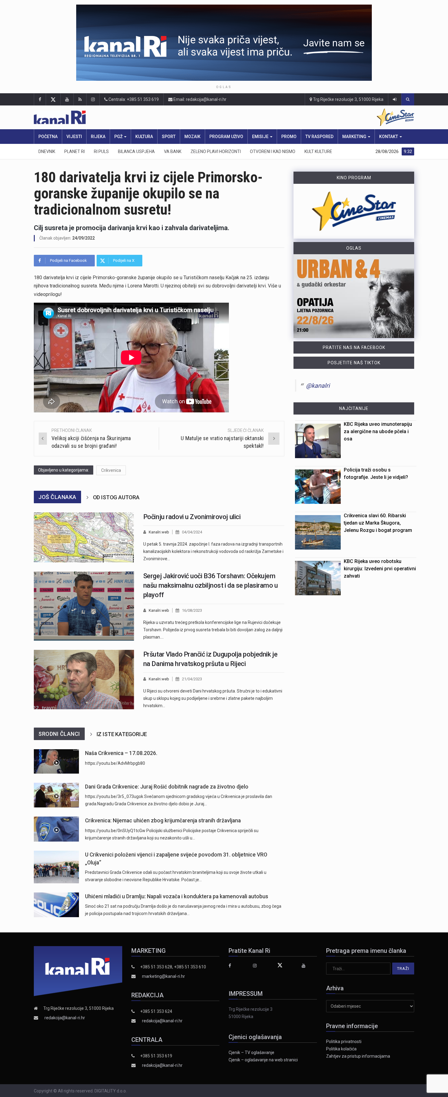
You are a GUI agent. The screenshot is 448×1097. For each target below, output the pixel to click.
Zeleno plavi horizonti (215, 151)
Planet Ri (74, 151)
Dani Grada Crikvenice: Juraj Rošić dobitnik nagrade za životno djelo (166, 787)
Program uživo (226, 136)
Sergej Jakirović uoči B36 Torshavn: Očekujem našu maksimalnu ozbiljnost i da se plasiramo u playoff (210, 585)
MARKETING (354, 136)
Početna (48, 136)
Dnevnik (46, 151)
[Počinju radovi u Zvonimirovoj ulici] (84, 537)
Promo (289, 136)
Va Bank (172, 151)
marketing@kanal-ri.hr (163, 976)
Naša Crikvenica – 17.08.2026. (121, 753)
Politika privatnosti (343, 1041)
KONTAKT (389, 136)
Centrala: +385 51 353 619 (133, 99)
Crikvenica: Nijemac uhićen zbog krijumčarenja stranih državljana (163, 820)
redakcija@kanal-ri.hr (64, 1017)
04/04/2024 (192, 532)
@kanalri (318, 385)
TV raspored (319, 136)
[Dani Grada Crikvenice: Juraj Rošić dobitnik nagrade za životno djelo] (56, 795)
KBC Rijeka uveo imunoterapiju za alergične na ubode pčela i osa (378, 431)
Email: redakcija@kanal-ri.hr (199, 99)
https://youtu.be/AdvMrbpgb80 (115, 763)
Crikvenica (111, 470)
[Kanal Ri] (144, 117)
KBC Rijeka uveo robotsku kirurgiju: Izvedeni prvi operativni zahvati (380, 568)
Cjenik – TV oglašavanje (251, 1052)
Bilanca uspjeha (136, 151)
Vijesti (74, 136)
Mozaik (192, 136)
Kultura (144, 136)
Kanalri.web (159, 532)
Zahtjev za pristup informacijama (358, 1056)
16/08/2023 (192, 610)
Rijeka (98, 136)
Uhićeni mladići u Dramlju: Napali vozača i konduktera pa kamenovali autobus (176, 896)
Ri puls (101, 151)
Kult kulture (318, 151)
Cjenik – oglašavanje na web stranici (263, 1059)
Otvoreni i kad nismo (272, 151)
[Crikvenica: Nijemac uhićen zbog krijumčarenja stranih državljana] (56, 829)
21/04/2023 (192, 679)
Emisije (260, 136)
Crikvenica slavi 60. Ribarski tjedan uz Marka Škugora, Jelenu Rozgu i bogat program (378, 523)
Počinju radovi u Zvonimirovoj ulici (192, 517)
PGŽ (118, 136)
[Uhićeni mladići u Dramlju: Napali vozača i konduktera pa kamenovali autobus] (56, 904)
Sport (169, 136)
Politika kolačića (341, 1048)
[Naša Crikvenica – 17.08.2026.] (56, 761)
